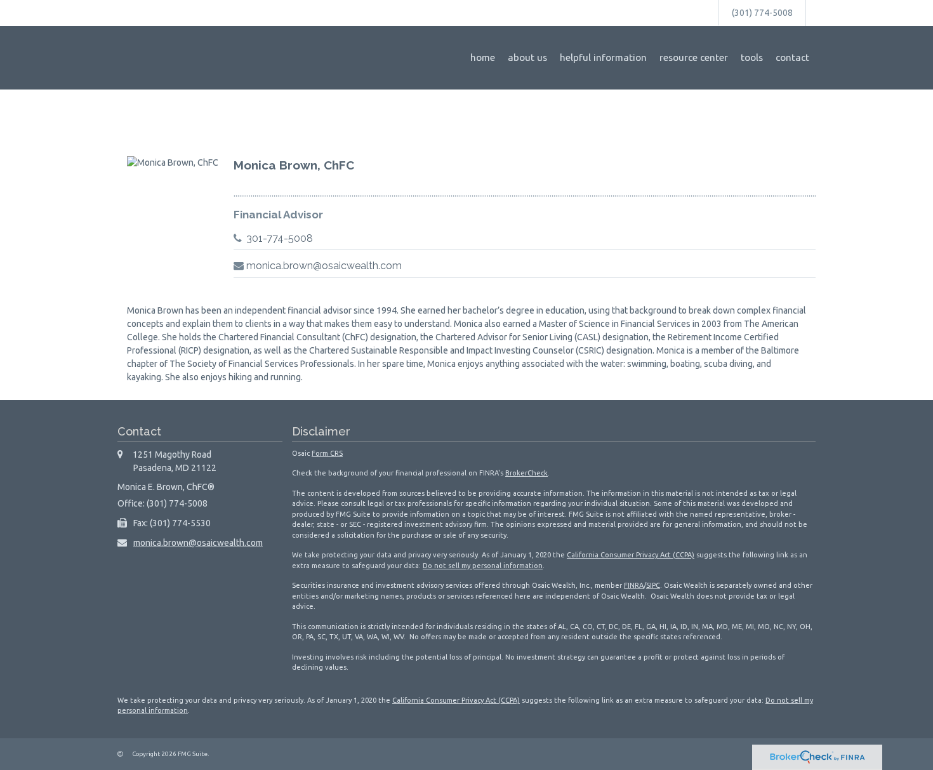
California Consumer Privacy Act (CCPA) (630, 555)
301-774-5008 (279, 238)
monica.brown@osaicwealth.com (324, 266)
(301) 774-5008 (762, 13)
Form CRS (327, 453)
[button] (527, 58)
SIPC (653, 585)
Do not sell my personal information (483, 565)
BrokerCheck (526, 473)
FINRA (634, 585)
